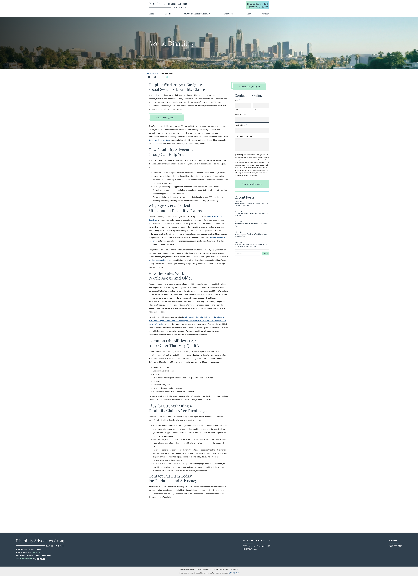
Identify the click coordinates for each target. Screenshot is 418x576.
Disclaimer (36, 552)
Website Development (24, 558)
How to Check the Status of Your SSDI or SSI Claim (251, 224)
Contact (265, 13)
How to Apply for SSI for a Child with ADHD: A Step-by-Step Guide (251, 203)
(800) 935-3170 (233, 573)
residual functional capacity (160, 260)
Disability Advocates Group (159, 140)
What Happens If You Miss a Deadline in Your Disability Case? (251, 234)
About (168, 13)
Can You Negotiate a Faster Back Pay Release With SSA (251, 213)
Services (155, 73)
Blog (249, 13)
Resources (228, 13)
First (236, 110)
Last (254, 110)
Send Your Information (252, 184)
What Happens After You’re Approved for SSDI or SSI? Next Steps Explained (251, 244)
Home (151, 13)
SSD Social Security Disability (197, 13)
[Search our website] (248, 254)
